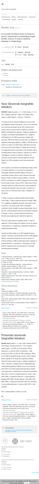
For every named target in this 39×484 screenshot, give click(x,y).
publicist (5, 73)
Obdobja (14, 17)
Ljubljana (20, 52)
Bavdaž (7, 64)
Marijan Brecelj (6, 400)
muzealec (6, 75)
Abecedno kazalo (5, 17)
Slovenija (25, 47)
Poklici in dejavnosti (22, 17)
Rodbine (14, 19)
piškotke (20, 481)
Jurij (12, 64)
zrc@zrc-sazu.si (7, 469)
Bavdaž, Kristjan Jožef (12, 84)
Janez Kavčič (5, 308)
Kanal (19, 47)
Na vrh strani (35, 472)
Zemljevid (20, 19)
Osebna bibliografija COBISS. (10, 281)
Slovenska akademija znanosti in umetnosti (12, 447)
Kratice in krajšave (32, 307)
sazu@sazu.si (6, 456)
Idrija (24, 54)
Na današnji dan (6, 19)
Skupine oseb (32, 17)
